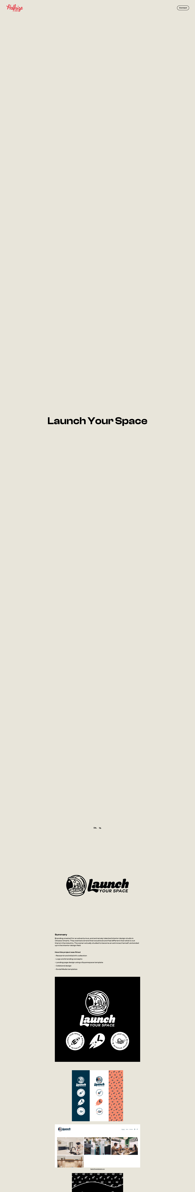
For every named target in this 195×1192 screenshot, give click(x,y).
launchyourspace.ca (97, 1169)
